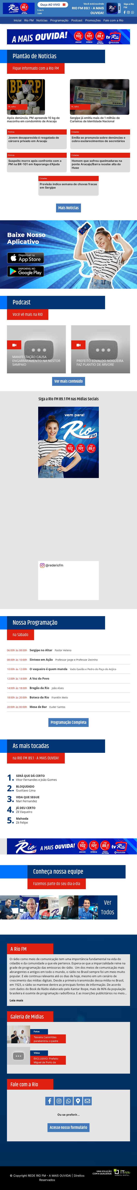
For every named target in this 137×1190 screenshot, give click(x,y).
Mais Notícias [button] (68, 208)
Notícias (41, 20)
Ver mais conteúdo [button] (68, 381)
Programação (59, 20)
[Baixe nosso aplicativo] (68, 254)
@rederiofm (54, 565)
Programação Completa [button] (68, 722)
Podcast (76, 20)
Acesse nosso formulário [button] (68, 1127)
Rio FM (29, 20)
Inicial (17, 20)
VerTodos (107, 907)
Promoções (93, 20)
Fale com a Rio (113, 20)
